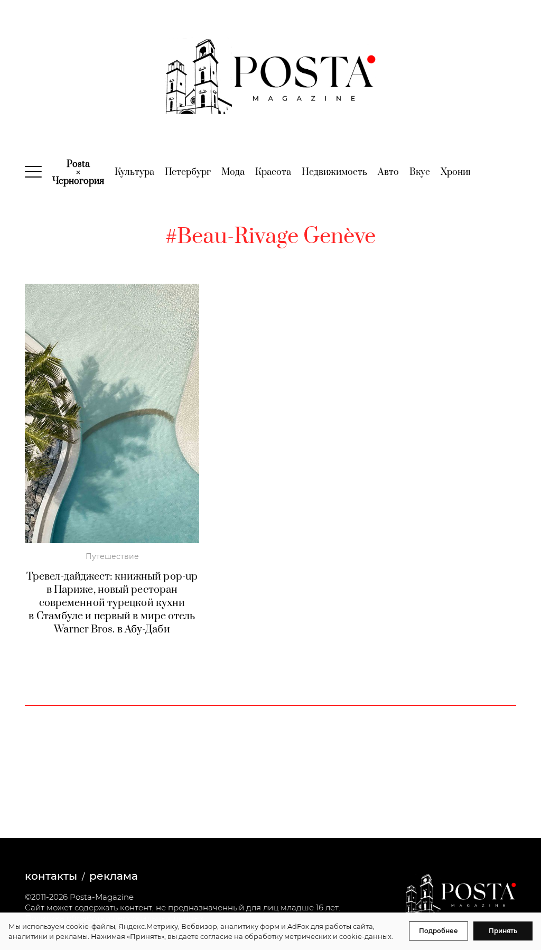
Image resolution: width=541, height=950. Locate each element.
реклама (113, 876)
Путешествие (112, 556)
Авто (388, 172)
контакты (51, 876)
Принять (503, 931)
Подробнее (438, 931)
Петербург (188, 172)
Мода (233, 172)
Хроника (459, 172)
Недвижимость (334, 172)
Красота (273, 172)
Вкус (419, 172)
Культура (134, 172)
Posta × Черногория (78, 172)
